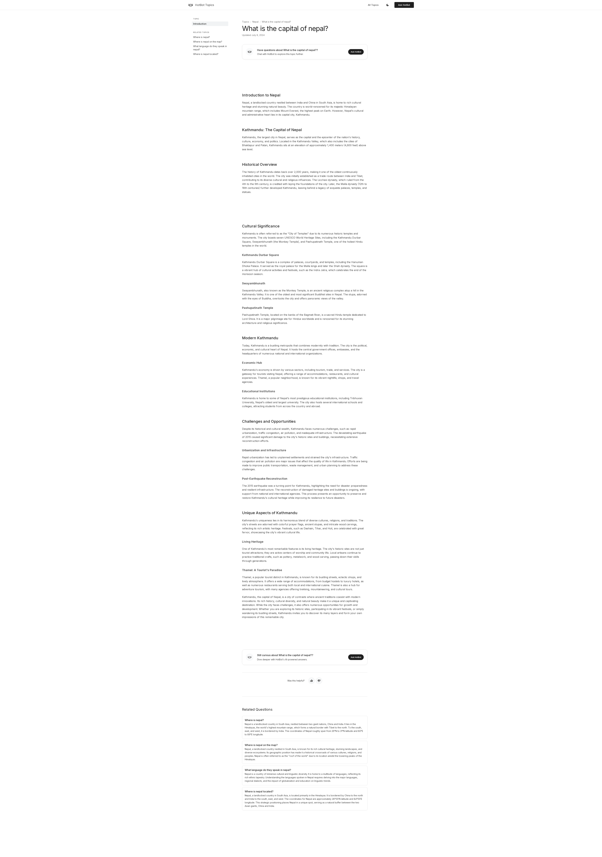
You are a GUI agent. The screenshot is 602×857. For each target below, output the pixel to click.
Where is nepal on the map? (207, 41)
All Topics (373, 5)
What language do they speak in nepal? (210, 48)
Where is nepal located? (205, 54)
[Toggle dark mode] (387, 5)
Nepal (255, 21)
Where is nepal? (201, 37)
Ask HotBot (404, 5)
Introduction (199, 23)
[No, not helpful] (319, 681)
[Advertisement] (305, 74)
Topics (245, 21)
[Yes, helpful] (311, 681)
